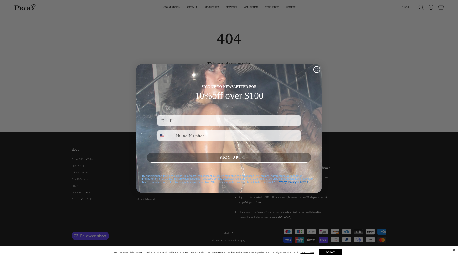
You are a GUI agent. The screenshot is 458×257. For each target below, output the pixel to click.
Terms (304, 182)
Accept (330, 252)
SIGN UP (229, 157)
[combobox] (165, 135)
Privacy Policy (286, 182)
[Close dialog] (317, 69)
